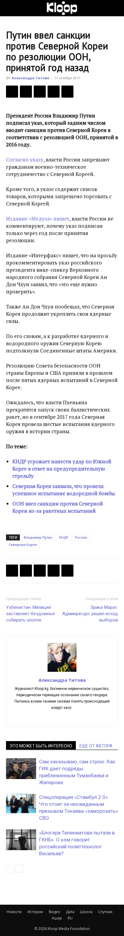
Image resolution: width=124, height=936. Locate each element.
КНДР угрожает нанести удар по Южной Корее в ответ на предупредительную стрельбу (61, 468)
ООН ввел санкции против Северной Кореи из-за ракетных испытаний (57, 507)
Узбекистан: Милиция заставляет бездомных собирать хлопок (30, 614)
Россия (81, 537)
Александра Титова (30, 78)
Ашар (57, 918)
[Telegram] (54, 92)
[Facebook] (12, 92)
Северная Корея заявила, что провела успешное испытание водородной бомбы (63, 490)
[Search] (115, 8)
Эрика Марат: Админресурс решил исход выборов (90, 614)
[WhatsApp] (67, 92)
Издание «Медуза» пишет (37, 218)
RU (70, 918)
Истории (35, 911)
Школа (86, 911)
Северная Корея (23, 544)
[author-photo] (62, 671)
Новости (14, 911)
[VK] (40, 92)
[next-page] (19, 868)
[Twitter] (26, 92)
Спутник (105, 911)
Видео (54, 911)
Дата (70, 911)
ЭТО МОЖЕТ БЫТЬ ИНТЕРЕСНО (41, 745)
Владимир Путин (38, 537)
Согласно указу (24, 159)
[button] (10, 8)
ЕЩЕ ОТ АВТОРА (96, 745)
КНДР (63, 537)
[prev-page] (10, 868)
